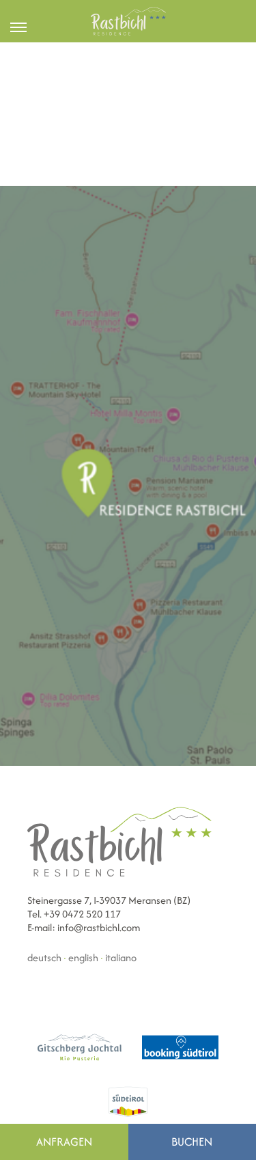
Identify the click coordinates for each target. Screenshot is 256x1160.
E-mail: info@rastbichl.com (83, 927)
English (83, 957)
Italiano (121, 957)
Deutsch (44, 957)
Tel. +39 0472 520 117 (74, 914)
